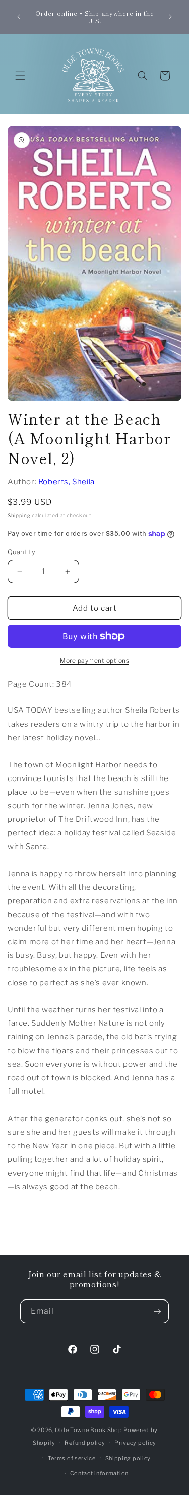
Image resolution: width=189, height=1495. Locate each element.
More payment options (94, 660)
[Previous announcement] (19, 17)
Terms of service (72, 1458)
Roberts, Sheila (66, 481)
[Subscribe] (157, 1311)
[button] (20, 75)
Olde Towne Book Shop (88, 1430)
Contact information (99, 1473)
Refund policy (85, 1442)
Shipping (19, 515)
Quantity (21, 552)
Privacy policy (135, 1442)
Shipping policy (128, 1458)
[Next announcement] (170, 17)
